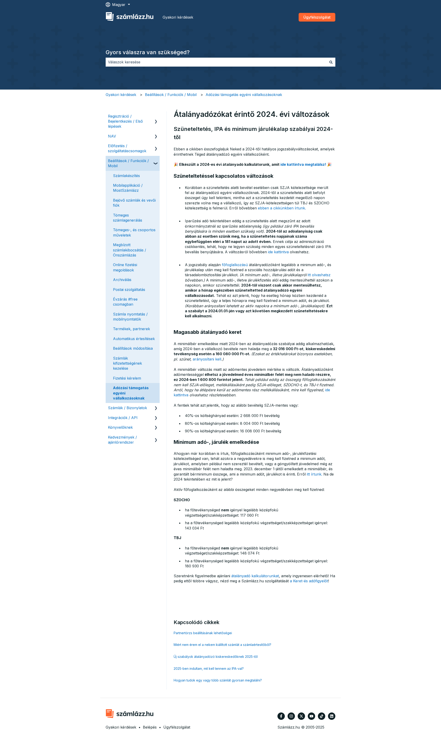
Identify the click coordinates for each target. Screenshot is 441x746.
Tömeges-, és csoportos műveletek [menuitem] (134, 232)
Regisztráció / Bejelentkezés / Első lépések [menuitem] (125, 121)
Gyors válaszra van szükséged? (148, 52)
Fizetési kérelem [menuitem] (127, 378)
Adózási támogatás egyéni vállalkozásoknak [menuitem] (131, 393)
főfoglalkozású (235, 264)
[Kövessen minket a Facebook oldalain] (281, 716)
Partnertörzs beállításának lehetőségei (203, 633)
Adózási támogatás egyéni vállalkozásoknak (244, 94)
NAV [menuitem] (112, 136)
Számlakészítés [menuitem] (126, 175)
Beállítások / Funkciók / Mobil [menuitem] (128, 163)
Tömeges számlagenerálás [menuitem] (127, 217)
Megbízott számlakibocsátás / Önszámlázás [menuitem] (129, 249)
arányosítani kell (207, 359)
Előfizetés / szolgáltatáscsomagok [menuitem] (127, 148)
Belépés (150, 727)
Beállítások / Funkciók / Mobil (171, 94)
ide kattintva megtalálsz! (303, 164)
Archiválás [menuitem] (122, 279)
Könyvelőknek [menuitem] (120, 427)
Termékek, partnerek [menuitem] (131, 329)
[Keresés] (331, 62)
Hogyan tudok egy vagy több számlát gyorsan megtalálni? (218, 680)
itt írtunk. (314, 474)
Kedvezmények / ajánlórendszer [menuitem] (122, 440)
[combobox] (216, 62)
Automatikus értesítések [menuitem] (134, 338)
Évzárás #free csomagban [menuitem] (125, 302)
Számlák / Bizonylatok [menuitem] (127, 407)
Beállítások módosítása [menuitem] (133, 348)
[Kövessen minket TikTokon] (321, 716)
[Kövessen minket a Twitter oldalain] (301, 716)
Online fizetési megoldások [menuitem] (125, 267)
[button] (156, 116)
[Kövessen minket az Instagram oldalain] (291, 716)
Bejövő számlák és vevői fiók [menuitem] (134, 203)
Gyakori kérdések (178, 17)
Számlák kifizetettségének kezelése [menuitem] (127, 363)
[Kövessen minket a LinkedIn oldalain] (331, 716)
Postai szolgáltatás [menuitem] (129, 289)
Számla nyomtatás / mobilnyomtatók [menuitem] (130, 316)
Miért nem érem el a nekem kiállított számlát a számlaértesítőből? (222, 645)
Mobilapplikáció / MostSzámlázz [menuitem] (128, 188)
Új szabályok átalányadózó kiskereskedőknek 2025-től (216, 657)
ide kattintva (278, 252)
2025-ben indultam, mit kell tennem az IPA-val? (209, 668)
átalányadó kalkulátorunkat (255, 576)
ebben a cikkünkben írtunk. (282, 208)
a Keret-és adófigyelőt (309, 581)
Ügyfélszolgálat (317, 17)
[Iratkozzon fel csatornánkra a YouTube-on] (311, 716)
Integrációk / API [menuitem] (123, 417)
